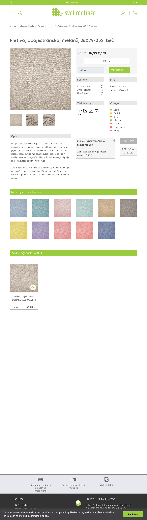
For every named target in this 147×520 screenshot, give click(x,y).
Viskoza (41, 26)
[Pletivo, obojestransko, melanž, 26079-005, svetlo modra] (18, 210)
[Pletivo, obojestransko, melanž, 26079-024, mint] (84, 210)
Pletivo (51, 26)
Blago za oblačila (27, 26)
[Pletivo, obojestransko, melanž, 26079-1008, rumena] (18, 232)
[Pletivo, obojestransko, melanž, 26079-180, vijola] (40, 232)
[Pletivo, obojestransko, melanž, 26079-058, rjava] (128, 210)
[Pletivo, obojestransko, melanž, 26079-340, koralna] (62, 232)
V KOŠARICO (117, 70)
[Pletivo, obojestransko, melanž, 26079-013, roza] (62, 210)
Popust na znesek (128, 151)
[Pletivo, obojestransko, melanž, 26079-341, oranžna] (84, 232)
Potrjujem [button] (133, 514)
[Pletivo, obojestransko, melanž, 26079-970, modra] (106, 232)
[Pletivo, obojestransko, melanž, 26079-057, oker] (106, 210)
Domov (13, 26)
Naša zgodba (21, 505)
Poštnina (128, 140)
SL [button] (134, 2)
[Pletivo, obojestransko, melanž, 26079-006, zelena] (40, 210)
